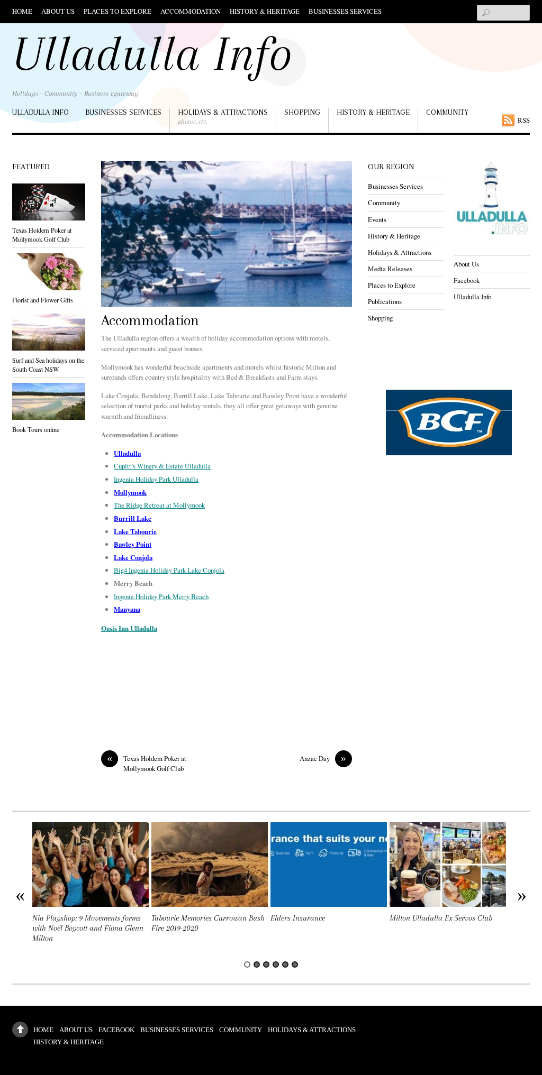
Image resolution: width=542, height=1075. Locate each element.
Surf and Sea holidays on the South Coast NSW (48, 364)
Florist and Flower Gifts (42, 300)
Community (447, 112)
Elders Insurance (297, 918)
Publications (385, 301)
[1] (247, 964)
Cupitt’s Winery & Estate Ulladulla (162, 466)
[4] (276, 964)
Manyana (127, 609)
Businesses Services (345, 11)
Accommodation (190, 11)
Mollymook (130, 492)
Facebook (467, 280)
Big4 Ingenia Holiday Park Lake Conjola (169, 570)
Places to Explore (117, 11)
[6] (295, 964)
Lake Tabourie (135, 531)
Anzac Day (323, 759)
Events (377, 219)
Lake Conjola (133, 557)
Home (22, 11)
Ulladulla (127, 453)
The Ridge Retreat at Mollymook (159, 505)
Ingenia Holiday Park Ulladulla (156, 479)
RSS (524, 120)
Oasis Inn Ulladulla (129, 628)
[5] (285, 964)
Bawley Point (132, 544)
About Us (58, 11)
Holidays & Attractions (223, 116)
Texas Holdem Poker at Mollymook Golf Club (146, 763)
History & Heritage (265, 11)
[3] (266, 964)
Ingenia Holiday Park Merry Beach (161, 596)
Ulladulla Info (40, 112)
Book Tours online (35, 429)
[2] (257, 964)
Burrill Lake (132, 518)
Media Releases (390, 268)
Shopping (302, 112)
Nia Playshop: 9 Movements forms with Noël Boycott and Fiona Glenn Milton (87, 928)
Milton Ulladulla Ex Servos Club (441, 918)
